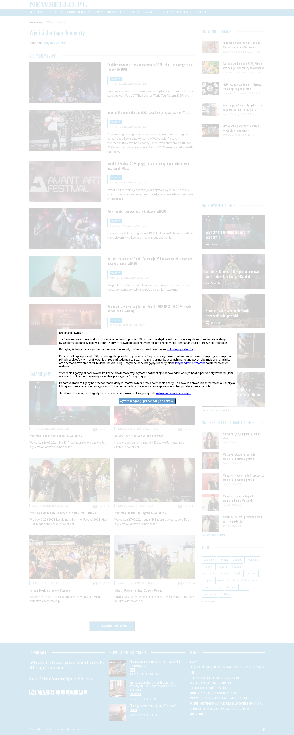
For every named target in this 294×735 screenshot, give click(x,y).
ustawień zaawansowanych (173, 393)
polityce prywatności (180, 349)
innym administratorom (190, 362)
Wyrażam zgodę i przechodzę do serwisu (147, 401)
